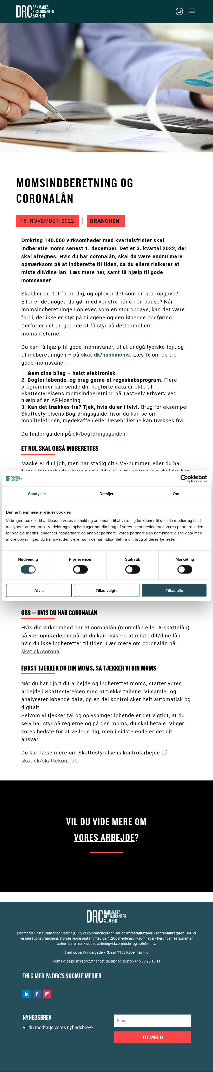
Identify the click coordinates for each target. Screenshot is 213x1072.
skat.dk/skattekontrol (48, 761)
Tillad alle (174, 590)
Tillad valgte (106, 590)
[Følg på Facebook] (37, 994)
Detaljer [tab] (106, 494)
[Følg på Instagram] (47, 994)
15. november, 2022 (47, 221)
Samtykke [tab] (37, 494)
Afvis (39, 590)
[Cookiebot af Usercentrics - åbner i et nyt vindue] (184, 479)
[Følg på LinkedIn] (26, 994)
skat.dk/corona (40, 651)
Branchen (104, 221)
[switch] (80, 569)
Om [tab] (176, 494)
